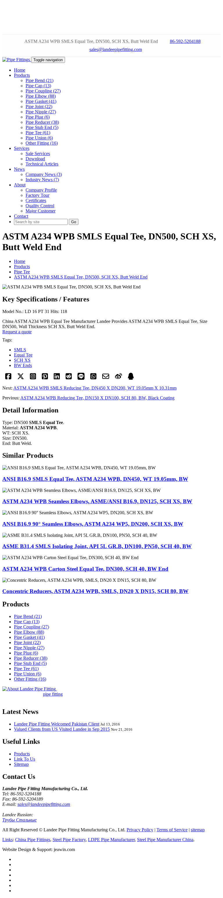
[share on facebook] (8, 378)
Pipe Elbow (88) (41, 96)
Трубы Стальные (19, 819)
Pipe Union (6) (39, 137)
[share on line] (81, 378)
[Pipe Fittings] (16, 59)
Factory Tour (37, 195)
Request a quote (17, 331)
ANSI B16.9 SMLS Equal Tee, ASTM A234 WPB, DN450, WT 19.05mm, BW (95, 479)
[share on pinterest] (45, 378)
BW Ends (23, 365)
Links (7, 839)
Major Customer (40, 210)
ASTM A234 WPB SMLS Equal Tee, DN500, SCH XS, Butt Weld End (81, 277)
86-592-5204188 (185, 41)
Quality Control (40, 205)
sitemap (198, 829)
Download (35, 158)
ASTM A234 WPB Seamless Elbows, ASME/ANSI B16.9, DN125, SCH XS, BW (97, 501)
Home (19, 261)
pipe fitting (53, 694)
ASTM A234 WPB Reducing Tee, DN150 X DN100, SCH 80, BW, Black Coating (97, 397)
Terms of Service (172, 829)
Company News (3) (44, 174)
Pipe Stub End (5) (42, 127)
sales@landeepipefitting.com (115, 49)
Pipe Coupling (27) (43, 90)
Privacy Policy (140, 829)
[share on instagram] (33, 378)
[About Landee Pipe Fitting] (29, 688)
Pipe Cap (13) (38, 85)
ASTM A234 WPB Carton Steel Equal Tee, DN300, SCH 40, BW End (85, 569)
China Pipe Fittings (32, 839)
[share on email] (105, 378)
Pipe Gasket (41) (41, 101)
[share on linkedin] (57, 378)
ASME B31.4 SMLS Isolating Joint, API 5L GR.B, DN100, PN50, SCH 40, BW (97, 546)
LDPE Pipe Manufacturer (111, 839)
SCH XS (22, 360)
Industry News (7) (42, 179)
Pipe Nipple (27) (41, 111)
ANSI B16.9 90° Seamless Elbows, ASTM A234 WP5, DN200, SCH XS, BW (92, 524)
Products (22, 266)
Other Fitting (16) (42, 143)
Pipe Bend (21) (39, 80)
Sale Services (38, 153)
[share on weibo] (118, 378)
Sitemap (21, 764)
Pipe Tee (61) (38, 132)
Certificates (36, 200)
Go (73, 222)
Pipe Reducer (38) (42, 122)
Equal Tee (23, 354)
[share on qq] (131, 378)
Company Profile (41, 190)
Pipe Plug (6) (38, 116)
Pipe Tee (22, 271)
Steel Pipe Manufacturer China (165, 839)
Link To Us (24, 759)
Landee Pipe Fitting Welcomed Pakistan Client (56, 723)
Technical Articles (42, 163)
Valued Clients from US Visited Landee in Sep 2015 (62, 729)
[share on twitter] (20, 378)
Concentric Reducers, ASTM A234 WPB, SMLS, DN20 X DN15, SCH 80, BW (95, 591)
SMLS (20, 349)
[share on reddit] (69, 378)
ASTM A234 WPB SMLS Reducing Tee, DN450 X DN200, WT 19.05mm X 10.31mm (95, 388)
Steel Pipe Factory (69, 839)
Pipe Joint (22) (39, 106)
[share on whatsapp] (93, 378)
